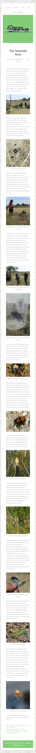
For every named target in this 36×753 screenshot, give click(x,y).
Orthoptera (16, 731)
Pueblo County (23, 731)
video (24, 240)
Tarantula (8, 733)
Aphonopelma (16, 729)
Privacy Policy (16, 745)
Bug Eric (23, 729)
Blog (14, 725)
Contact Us (28, 743)
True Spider (15, 733)
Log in (22, 745)
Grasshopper (9, 731)
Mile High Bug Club (18, 29)
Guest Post (12, 727)
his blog (24, 717)
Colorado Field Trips (21, 725)
